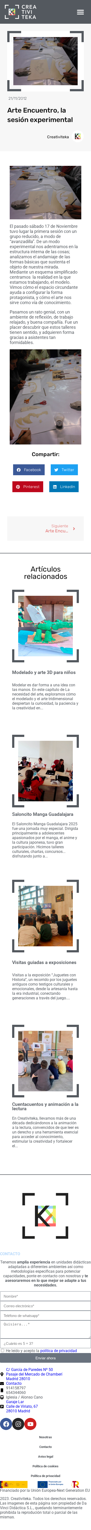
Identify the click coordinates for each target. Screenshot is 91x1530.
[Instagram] (18, 1424)
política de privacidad (58, 1350)
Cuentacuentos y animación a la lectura (45, 1107)
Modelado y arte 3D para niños (44, 672)
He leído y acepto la (41, 1350)
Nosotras (45, 1437)
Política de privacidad (45, 1476)
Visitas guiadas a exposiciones (44, 962)
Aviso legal (45, 1456)
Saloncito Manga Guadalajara (42, 814)
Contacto (45, 1447)
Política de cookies (45, 1466)
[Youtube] (30, 1424)
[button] (80, 12)
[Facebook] (6, 1424)
